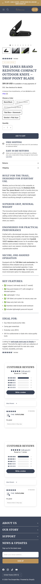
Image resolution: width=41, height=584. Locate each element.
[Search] (8, 9)
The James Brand (8, 62)
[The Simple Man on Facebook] (4, 569)
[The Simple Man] (20, 9)
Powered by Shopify (27, 580)
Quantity (5, 123)
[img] (11, 411)
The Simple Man (14, 580)
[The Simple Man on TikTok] (13, 569)
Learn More (9, 156)
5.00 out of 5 (25, 371)
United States (11, 575)
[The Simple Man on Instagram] (9, 569)
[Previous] (3, 3)
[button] (7, 59)
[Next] (38, 3)
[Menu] (4, 9)
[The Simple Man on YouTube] (18, 569)
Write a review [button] (20, 392)
